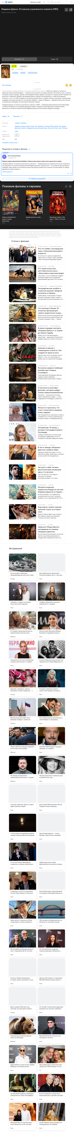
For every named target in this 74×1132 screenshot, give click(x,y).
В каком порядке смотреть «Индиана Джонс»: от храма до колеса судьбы (50, 330)
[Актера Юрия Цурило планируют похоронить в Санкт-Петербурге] (22, 1087)
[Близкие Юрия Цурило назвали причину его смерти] (51, 740)
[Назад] (66, 186)
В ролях (4, 126)
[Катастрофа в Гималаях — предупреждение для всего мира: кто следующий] (22, 567)
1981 (12, 69)
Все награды (6, 85)
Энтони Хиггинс (53, 128)
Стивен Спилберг (21, 123)
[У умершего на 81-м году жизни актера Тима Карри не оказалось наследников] (22, 885)
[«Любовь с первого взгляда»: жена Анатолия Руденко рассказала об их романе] (22, 596)
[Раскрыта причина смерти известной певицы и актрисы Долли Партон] (51, 682)
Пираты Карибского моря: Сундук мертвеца (9, 219)
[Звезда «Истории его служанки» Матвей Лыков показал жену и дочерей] (51, 971)
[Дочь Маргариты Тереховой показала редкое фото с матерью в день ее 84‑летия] (51, 567)
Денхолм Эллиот (20, 128)
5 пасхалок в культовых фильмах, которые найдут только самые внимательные (50, 390)
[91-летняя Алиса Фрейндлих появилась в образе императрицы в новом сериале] (22, 856)
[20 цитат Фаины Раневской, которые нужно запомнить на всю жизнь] (22, 971)
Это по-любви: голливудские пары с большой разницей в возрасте (50, 251)
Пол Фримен (39, 126)
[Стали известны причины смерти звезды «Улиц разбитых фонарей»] (22, 827)
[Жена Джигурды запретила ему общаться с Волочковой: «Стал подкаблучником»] (51, 1058)
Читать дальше (7, 172)
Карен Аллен (30, 126)
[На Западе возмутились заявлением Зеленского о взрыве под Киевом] (22, 769)
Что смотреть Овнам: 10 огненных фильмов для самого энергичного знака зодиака (49, 310)
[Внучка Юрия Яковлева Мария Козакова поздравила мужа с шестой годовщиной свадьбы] (51, 625)
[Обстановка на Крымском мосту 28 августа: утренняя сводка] (51, 914)
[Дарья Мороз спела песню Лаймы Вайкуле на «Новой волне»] (22, 1058)
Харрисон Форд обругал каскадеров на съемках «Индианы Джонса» (48, 529)
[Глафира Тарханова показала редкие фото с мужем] (51, 596)
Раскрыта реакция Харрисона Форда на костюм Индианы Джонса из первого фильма (50, 489)
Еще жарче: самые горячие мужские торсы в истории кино (49, 509)
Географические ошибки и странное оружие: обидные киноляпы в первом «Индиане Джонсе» (50, 290)
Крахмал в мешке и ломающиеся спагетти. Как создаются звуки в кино (50, 350)
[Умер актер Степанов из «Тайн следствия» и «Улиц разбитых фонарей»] (22, 914)
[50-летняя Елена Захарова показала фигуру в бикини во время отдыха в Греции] (51, 943)
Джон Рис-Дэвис (60, 126)
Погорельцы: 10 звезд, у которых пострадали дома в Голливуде (50, 430)
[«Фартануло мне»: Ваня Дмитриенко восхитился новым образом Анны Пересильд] (51, 856)
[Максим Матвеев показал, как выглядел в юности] (51, 1029)
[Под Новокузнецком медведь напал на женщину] (22, 1029)
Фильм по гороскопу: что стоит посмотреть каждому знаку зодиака (50, 410)
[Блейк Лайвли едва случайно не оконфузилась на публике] (51, 1116)
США (16, 131)
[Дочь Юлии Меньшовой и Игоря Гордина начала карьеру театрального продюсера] (51, 798)
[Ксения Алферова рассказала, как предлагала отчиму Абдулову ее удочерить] (51, 653)
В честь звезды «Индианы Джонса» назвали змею (49, 449)
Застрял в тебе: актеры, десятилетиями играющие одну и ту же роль (49, 469)
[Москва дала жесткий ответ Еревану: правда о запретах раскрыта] (22, 711)
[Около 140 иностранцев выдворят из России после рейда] (22, 740)
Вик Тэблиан (63, 128)
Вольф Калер (43, 128)
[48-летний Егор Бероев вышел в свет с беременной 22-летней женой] (22, 943)
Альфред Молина (32, 128)
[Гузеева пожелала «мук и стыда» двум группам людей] (22, 798)
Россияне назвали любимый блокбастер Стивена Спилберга (50, 370)
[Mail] (6, 2)
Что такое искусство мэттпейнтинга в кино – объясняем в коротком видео (51, 271)
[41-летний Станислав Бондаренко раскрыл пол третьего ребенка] (51, 1000)
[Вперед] (70, 186)
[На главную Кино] (10, 2)
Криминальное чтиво (33, 217)
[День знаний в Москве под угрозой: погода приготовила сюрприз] (22, 1000)
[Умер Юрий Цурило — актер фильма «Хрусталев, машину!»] (51, 827)
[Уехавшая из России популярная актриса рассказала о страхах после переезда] (22, 653)
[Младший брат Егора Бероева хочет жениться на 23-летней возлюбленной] (22, 1116)
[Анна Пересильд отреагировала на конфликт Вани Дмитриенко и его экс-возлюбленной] (51, 885)
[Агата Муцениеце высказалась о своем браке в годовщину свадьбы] (51, 711)
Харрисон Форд (20, 126)
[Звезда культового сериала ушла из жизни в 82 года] (51, 769)
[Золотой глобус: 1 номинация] (70, 85)
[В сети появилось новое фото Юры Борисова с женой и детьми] (51, 1087)
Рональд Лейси (49, 126)
